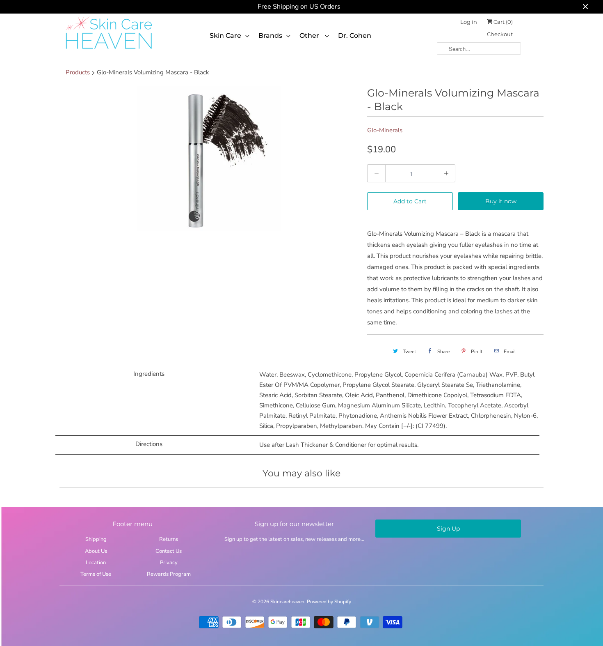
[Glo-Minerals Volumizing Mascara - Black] (209, 158)
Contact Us (168, 551)
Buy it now (500, 201)
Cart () (502, 21)
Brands (270, 35)
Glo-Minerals (384, 130)
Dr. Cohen (354, 35)
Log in (468, 21)
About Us (96, 551)
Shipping (96, 539)
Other (310, 35)
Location (96, 562)
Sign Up (448, 528)
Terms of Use (95, 574)
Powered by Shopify (329, 601)
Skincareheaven (287, 601)
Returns (168, 539)
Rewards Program (169, 574)
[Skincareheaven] (109, 50)
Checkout (500, 34)
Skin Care (225, 35)
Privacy (169, 562)
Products (78, 72)
